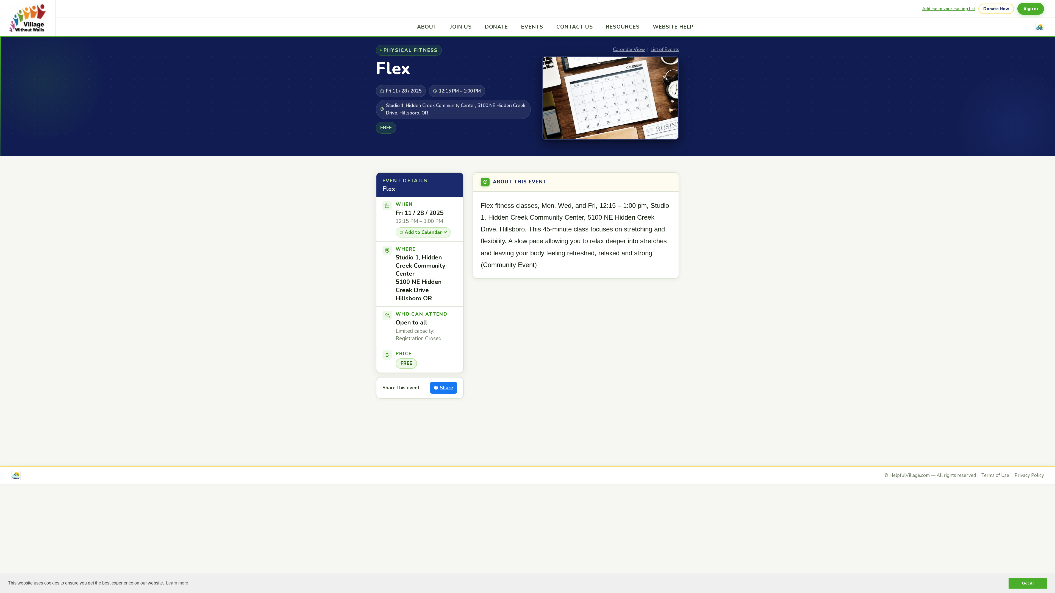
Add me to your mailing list (948, 9)
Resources (623, 26)
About (427, 26)
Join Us (461, 26)
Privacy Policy (1029, 475)
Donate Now (996, 9)
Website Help (673, 26)
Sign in (1030, 8)
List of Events (665, 49)
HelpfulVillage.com (909, 475)
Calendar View (629, 49)
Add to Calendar (423, 232)
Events (532, 26)
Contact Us (574, 26)
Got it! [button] (1028, 583)
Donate (496, 26)
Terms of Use (995, 475)
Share (446, 388)
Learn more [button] (177, 583)
